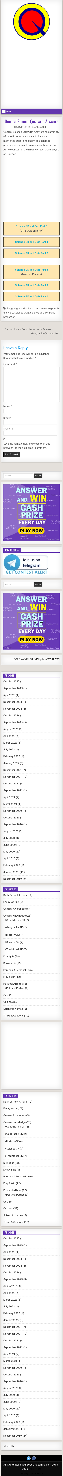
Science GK (12, 942)
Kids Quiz (8, 956)
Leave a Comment (40, 127)
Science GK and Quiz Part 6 (31, 226)
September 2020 (13, 824)
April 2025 (9, 695)
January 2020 (11, 872)
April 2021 (9, 797)
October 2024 (11, 715)
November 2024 (12, 708)
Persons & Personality (16, 970)
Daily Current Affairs (15, 895)
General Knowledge (14, 915)
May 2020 (9, 851)
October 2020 (11, 817)
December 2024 (12, 701)
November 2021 (12, 776)
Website (8, 428)
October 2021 (11, 783)
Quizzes (8, 1001)
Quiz (6, 995)
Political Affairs (12, 983)
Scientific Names (13, 1008)
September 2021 (13, 790)
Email (7, 417)
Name (7, 406)
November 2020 (12, 810)
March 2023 (10, 742)
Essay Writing (11, 901)
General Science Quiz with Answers (31, 121)
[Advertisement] (31, 74)
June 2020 (9, 844)
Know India (9, 963)
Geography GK (14, 927)
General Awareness (14, 908)
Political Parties (15, 988)
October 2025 (11, 681)
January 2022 (11, 763)
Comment (10, 364)
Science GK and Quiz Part (30, 253)
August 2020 (11, 831)
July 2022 (9, 749)
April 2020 (9, 858)
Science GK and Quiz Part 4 (31, 241)
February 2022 (11, 756)
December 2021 (12, 769)
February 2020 (11, 865)
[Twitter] (29, 1458)
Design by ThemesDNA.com (31, 1474)
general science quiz (28, 308)
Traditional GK (14, 949)
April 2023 (9, 735)
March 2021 (10, 804)
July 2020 (9, 838)
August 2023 (11, 729)
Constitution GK (15, 920)
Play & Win (9, 976)
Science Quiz (21, 312)
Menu (8, 111)
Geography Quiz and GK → (46, 333)
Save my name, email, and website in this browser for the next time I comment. (26, 445)
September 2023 (13, 722)
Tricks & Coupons (13, 1015)
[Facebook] (34, 1458)
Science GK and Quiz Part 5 (31, 269)
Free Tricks (35, 1468)
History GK (12, 934)
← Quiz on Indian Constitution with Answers (27, 329)
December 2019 (12, 878)
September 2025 (13, 688)
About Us (8, 1446)
